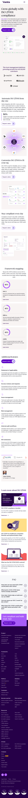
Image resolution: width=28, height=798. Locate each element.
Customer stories (5, 692)
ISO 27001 (4, 19)
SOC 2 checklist (4, 746)
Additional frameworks (19, 675)
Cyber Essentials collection (7, 729)
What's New (4, 687)
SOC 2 (2, 653)
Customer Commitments (20, 643)
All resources (4, 712)
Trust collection (4, 725)
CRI (15, 670)
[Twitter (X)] (5, 774)
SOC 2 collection (4, 714)
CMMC (2, 671)
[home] (6, 2)
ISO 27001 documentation (20, 743)
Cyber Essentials (18, 666)
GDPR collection (4, 736)
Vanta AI (16, 648)
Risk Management (18, 637)
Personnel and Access (19, 641)
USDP (2, 664)
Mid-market (17, 683)
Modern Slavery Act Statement (7, 783)
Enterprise (17, 685)
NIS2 (16, 656)
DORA (16, 658)
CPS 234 (16, 660)
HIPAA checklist (18, 746)
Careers (3, 756)
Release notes (4, 694)
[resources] (14, 505)
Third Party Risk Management (4, 640)
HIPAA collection (4, 734)
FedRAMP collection (5, 738)
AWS (16, 706)
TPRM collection (4, 723)
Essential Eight (18, 664)
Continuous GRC (4, 637)
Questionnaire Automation (20, 635)
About (2, 754)
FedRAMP (17, 668)
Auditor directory (18, 702)
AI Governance (18, 646)
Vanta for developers (19, 719)
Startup (16, 681)
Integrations (17, 704)
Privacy (14, 779)
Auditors (3, 704)
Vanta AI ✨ (3, 683)
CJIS (16, 653)
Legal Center (4, 779)
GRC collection (4, 721)
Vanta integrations (5, 681)
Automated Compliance (6, 635)
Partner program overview (7, 700)
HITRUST (3, 662)
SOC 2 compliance (5, 744)
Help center (17, 712)
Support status (4, 764)
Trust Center (17, 639)
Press (2, 758)
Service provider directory (20, 700)
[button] (24, 2)
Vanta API (3, 685)
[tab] (6, 457)
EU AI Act (17, 662)
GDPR (2, 658)
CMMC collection (5, 731)
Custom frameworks (19, 673)
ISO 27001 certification (6, 748)
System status (4, 762)
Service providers (5, 702)
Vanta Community (18, 716)
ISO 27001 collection (5, 716)
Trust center (4, 766)
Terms (9, 779)
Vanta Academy (18, 714)
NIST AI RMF (4, 666)
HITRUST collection (5, 727)
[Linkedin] (2, 774)
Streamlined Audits (5, 643)
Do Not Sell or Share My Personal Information (11, 781)
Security (3, 760)
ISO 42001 (3, 668)
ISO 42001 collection (5, 719)
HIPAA (2, 660)
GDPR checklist (18, 748)
